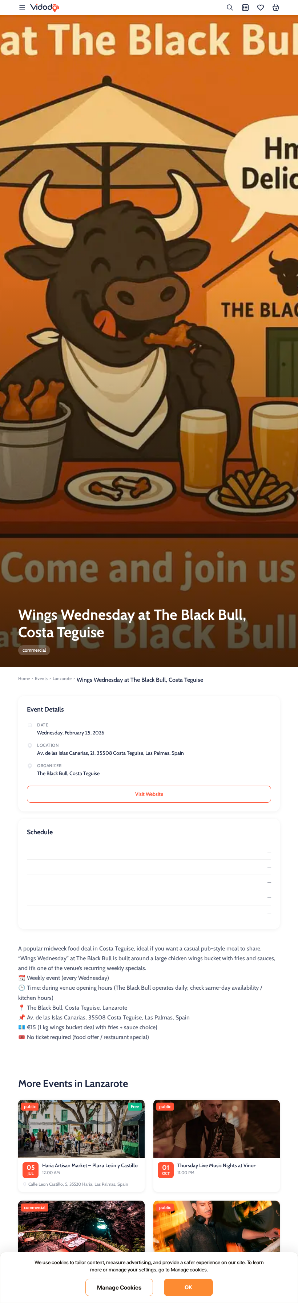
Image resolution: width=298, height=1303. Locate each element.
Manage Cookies (119, 1287)
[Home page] (44, 8)
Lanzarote (62, 678)
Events (41, 678)
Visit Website (149, 794)
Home (24, 678)
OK (188, 1287)
